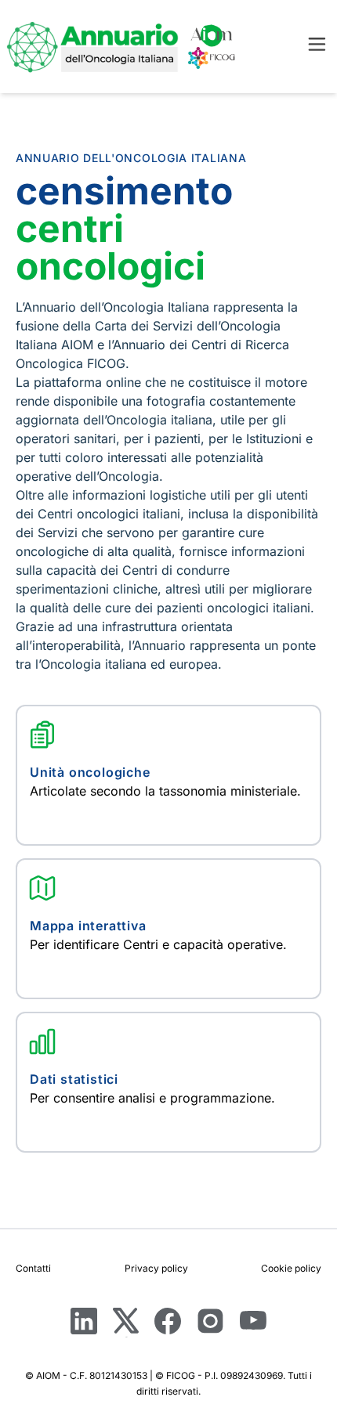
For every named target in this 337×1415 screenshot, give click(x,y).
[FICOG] (211, 58)
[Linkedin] (84, 1322)
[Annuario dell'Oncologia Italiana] (92, 47)
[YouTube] (253, 1324)
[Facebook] (167, 1322)
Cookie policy (291, 1268)
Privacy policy (156, 1268)
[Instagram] (210, 1322)
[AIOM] (211, 35)
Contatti (33, 1268)
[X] (126, 1322)
